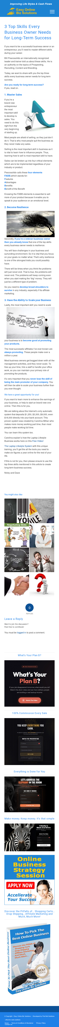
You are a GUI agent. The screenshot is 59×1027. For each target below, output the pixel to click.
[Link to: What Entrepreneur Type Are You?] (42, 535)
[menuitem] (51, 11)
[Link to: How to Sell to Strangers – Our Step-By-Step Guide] (16, 584)
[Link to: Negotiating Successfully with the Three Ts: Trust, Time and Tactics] (16, 535)
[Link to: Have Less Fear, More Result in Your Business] (42, 560)
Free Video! (37, 440)
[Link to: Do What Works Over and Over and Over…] (16, 560)
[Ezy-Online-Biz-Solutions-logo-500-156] (24, 11)
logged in (21, 632)
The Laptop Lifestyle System (18, 446)
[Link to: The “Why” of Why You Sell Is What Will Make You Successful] (42, 584)
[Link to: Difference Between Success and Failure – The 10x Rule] (42, 511)
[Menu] (51, 11)
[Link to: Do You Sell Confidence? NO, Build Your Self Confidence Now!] (16, 511)
